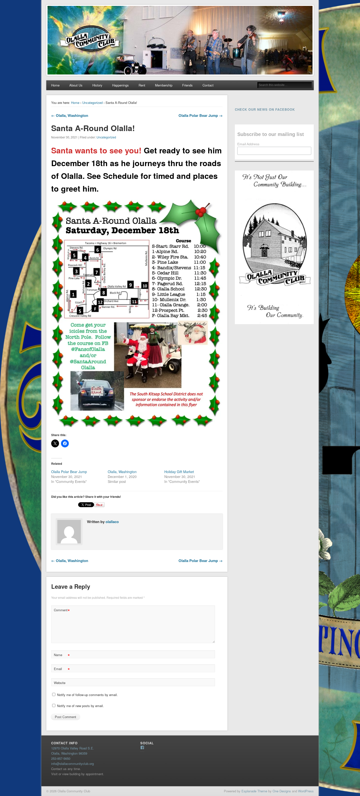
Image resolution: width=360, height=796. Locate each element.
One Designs (282, 791)
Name (62, 655)
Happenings (120, 85)
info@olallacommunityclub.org (72, 763)
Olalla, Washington (122, 471)
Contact (208, 85)
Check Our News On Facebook (265, 109)
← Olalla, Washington (69, 115)
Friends (187, 85)
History (97, 85)
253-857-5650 (60, 758)
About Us (76, 85)
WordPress (306, 791)
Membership (163, 85)
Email (62, 669)
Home (55, 85)
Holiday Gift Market (179, 471)
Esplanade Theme (254, 791)
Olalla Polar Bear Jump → (201, 115)
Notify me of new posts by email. (80, 705)
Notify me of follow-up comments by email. (87, 694)
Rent (142, 85)
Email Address (248, 144)
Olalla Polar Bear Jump (69, 471)
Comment (62, 610)
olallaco (112, 521)
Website (59, 682)
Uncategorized (92, 102)
